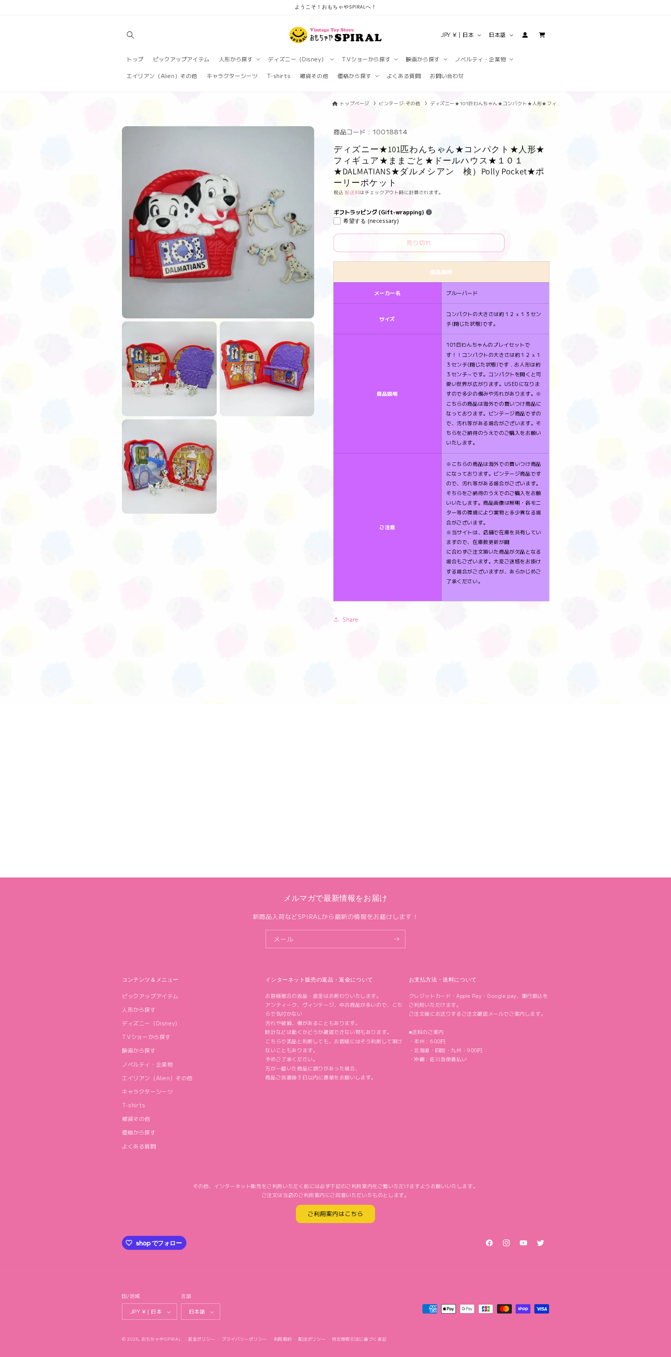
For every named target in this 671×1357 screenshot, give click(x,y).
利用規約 (283, 1339)
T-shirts (134, 1105)
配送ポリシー (311, 1339)
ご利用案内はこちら (335, 1213)
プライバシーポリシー (244, 1339)
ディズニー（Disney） (151, 1023)
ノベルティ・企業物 (147, 1064)
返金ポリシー (201, 1339)
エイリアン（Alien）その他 (157, 1077)
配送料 (352, 192)
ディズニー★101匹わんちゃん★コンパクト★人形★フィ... (495, 103)
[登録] (396, 939)
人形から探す (139, 1009)
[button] (130, 34)
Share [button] (350, 619)
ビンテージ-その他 (399, 103)
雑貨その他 (136, 1118)
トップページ (354, 103)
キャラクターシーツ (147, 1091)
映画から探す (139, 1050)
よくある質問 (139, 1146)
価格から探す (139, 1132)
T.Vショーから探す (146, 1037)
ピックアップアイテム (150, 995)
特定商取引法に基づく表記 (359, 1339)
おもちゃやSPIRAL (161, 1339)
